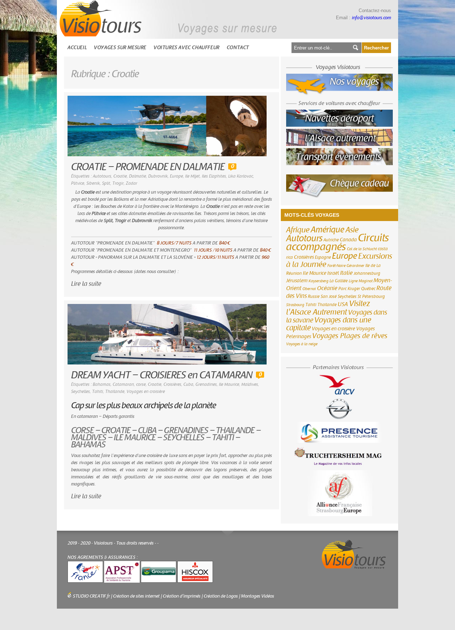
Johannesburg (367, 273)
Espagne (323, 257)
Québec (368, 288)
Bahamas (102, 384)
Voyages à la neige (301, 344)
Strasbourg (295, 305)
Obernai (309, 289)
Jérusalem (296, 281)
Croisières (172, 384)
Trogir (118, 183)
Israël (333, 273)
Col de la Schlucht (362, 249)
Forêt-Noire (336, 265)
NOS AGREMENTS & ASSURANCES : (103, 557)
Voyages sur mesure (120, 47)
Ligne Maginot (361, 281)
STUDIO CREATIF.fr (91, 596)
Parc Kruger (349, 288)
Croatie (120, 176)
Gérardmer (355, 265)
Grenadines (206, 384)
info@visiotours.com (371, 18)
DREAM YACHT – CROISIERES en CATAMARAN (161, 375)
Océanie (327, 288)
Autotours (102, 176)
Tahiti (97, 391)
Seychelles (80, 391)
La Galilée (339, 280)
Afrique (298, 230)
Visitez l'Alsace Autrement (328, 308)
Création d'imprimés (181, 596)
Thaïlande (114, 391)
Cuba (188, 384)
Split (106, 183)
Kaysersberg (318, 281)
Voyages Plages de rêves (349, 335)
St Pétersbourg (371, 296)
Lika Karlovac (240, 176)
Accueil (77, 47)
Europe (176, 176)
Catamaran (123, 384)
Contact (238, 47)
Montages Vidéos (257, 596)
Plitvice (77, 183)
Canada (348, 240)
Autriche (331, 239)
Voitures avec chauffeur (187, 47)
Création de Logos (221, 596)
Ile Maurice (229, 384)
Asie (352, 230)
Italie (346, 273)
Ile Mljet (192, 176)
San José (329, 296)
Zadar (131, 183)
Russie (314, 296)
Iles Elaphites (214, 176)
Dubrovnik (158, 176)
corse (141, 384)
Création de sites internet (136, 596)
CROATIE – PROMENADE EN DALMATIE (148, 167)
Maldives (249, 384)
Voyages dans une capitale (328, 324)
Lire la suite (86, 284)
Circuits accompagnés (337, 242)
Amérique (327, 230)
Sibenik (93, 183)
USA (343, 304)
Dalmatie (137, 176)
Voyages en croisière (146, 391)
